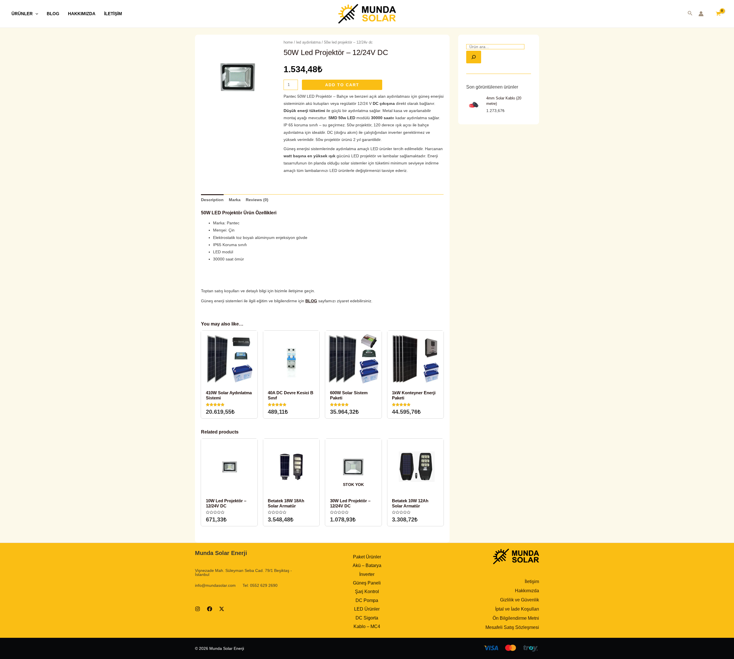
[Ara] (473, 57)
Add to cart (342, 85)
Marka (235, 199)
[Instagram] (197, 608)
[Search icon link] (690, 14)
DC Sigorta (367, 617)
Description (212, 199)
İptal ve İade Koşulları (517, 609)
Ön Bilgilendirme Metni (516, 618)
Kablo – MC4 (367, 626)
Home (288, 42)
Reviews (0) (257, 199)
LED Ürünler (367, 609)
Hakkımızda (527, 590)
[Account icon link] (701, 13)
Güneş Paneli (367, 582)
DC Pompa (367, 600)
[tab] (212, 199)
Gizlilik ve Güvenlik (519, 599)
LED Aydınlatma (308, 42)
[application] (35, 14)
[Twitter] (221, 608)
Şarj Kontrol (367, 591)
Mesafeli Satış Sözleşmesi (512, 627)
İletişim (532, 581)
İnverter (366, 574)
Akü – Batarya (367, 565)
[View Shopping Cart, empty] (718, 13)
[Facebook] (209, 608)
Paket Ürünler (367, 556)
